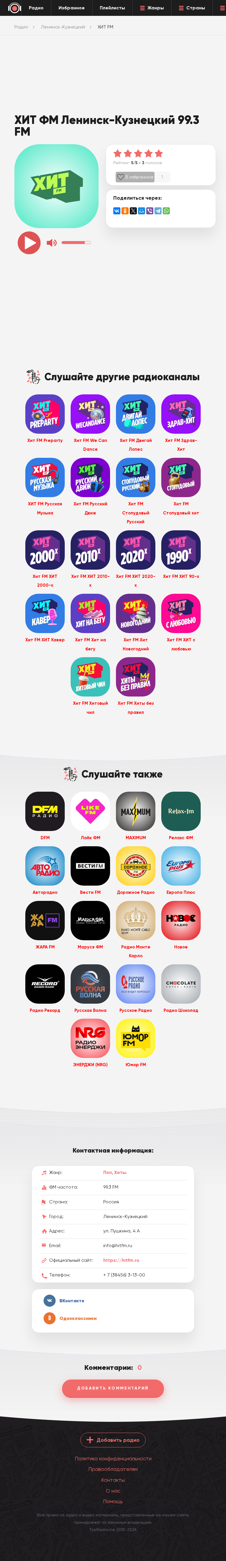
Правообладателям (113, 1469)
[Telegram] (158, 210)
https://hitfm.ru (121, 1260)
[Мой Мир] (141, 210)
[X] (133, 210)
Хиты (120, 1172)
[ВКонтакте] (116, 210)
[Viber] (149, 210)
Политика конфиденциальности (113, 1458)
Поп (107, 1172)
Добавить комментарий (113, 1388)
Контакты (113, 1480)
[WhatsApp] (166, 210)
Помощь (113, 1501)
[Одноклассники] (125, 210)
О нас (113, 1491)
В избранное (139, 177)
